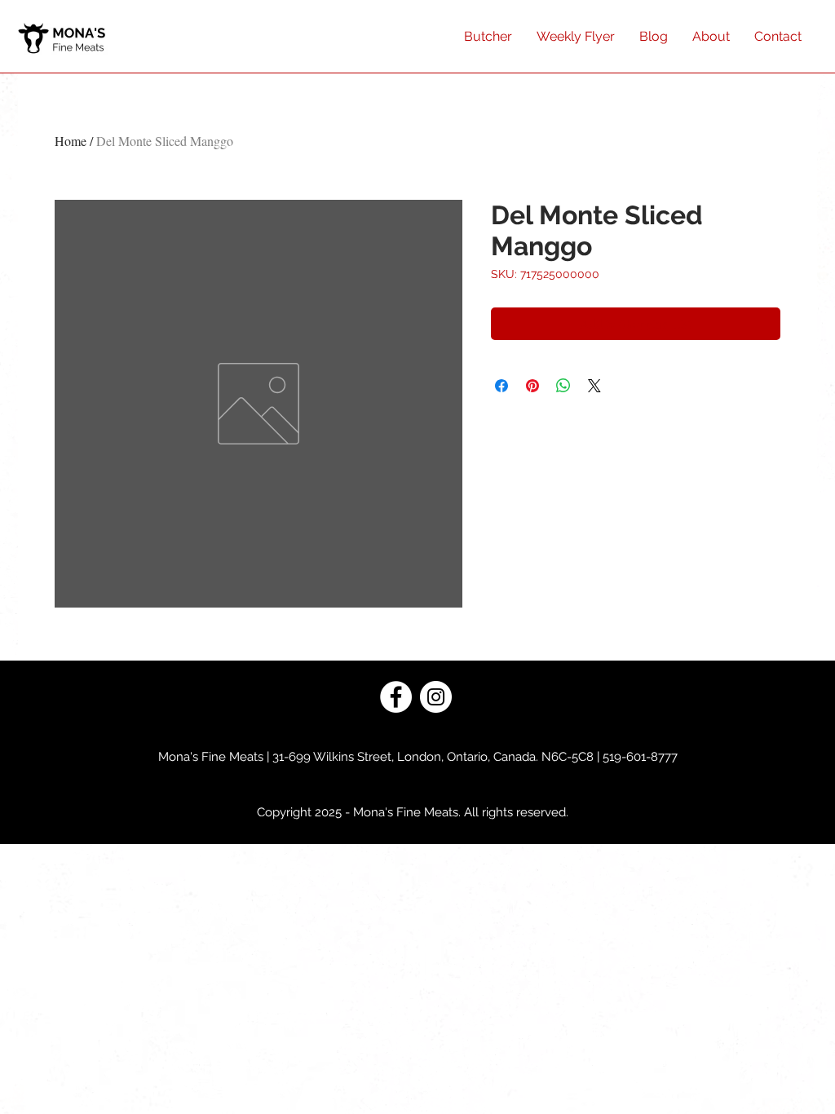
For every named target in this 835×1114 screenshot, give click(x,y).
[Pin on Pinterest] (532, 386)
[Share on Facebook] (501, 386)
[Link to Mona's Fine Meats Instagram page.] (436, 697)
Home (70, 140)
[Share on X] (594, 386)
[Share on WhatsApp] (563, 386)
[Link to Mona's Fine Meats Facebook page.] (396, 697)
